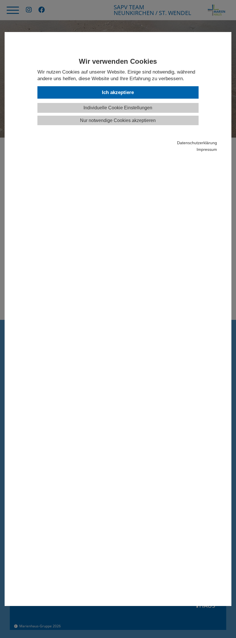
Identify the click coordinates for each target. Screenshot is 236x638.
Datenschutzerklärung (197, 143)
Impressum (207, 149)
